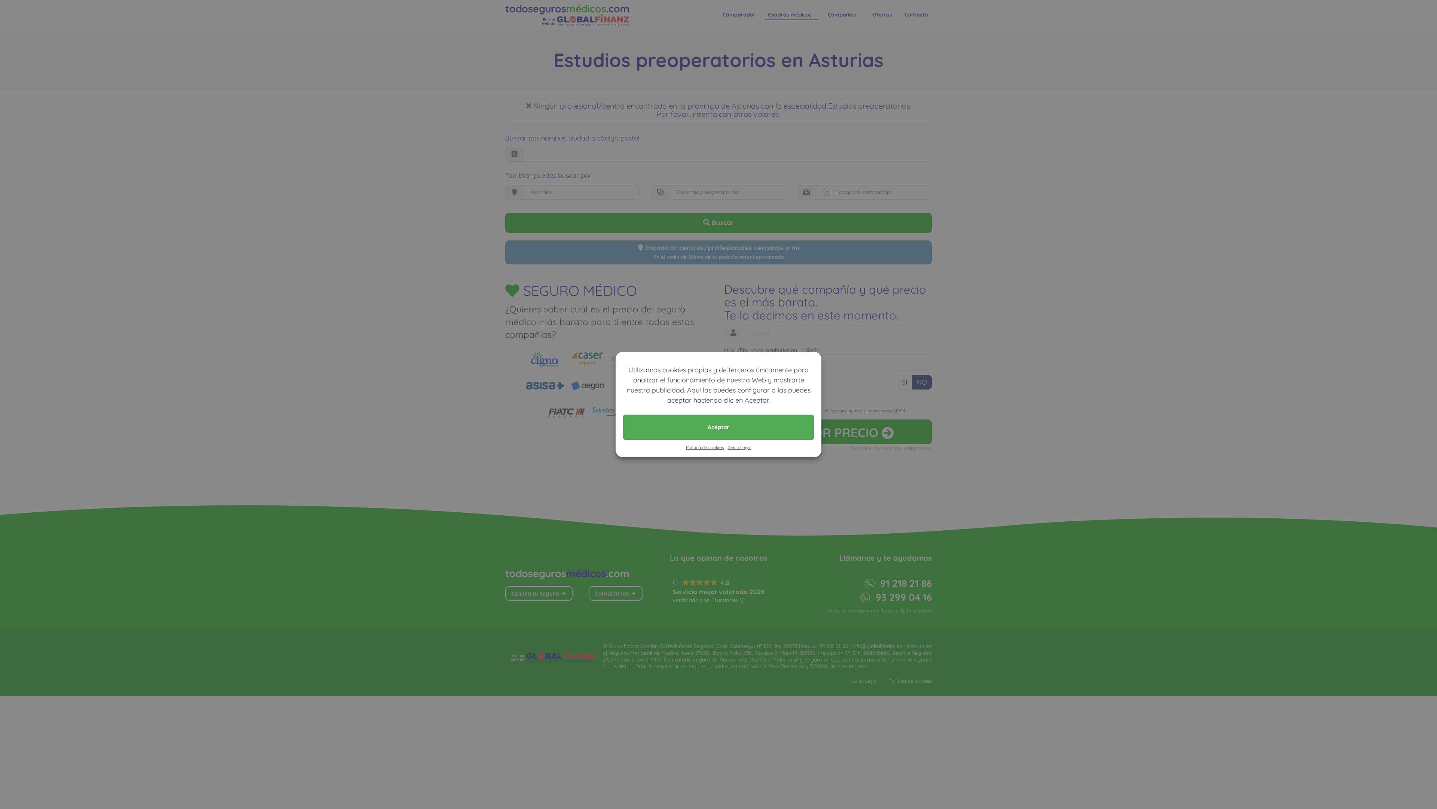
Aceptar (718, 427)
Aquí (694, 390)
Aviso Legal (739, 447)
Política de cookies (705, 447)
